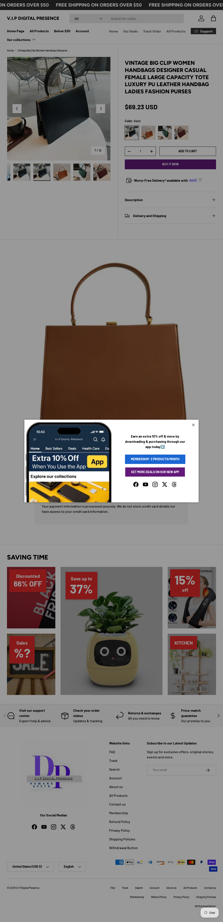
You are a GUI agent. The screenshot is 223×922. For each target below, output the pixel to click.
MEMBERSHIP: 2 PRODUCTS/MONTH (155, 459)
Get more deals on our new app (155, 472)
